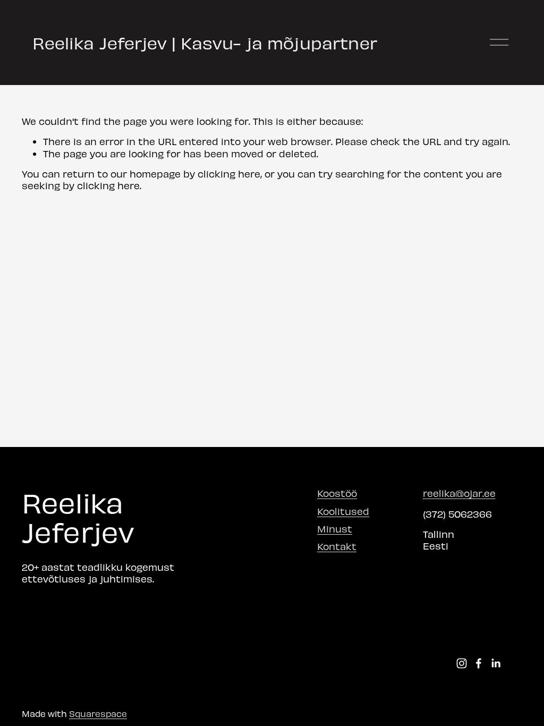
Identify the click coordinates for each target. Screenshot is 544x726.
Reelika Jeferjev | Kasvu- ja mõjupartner (204, 42)
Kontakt (336, 546)
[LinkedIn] (495, 663)
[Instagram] (461, 663)
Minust (334, 528)
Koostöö (337, 493)
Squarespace (98, 713)
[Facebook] (478, 663)
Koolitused (343, 511)
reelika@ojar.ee (459, 493)
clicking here (229, 173)
